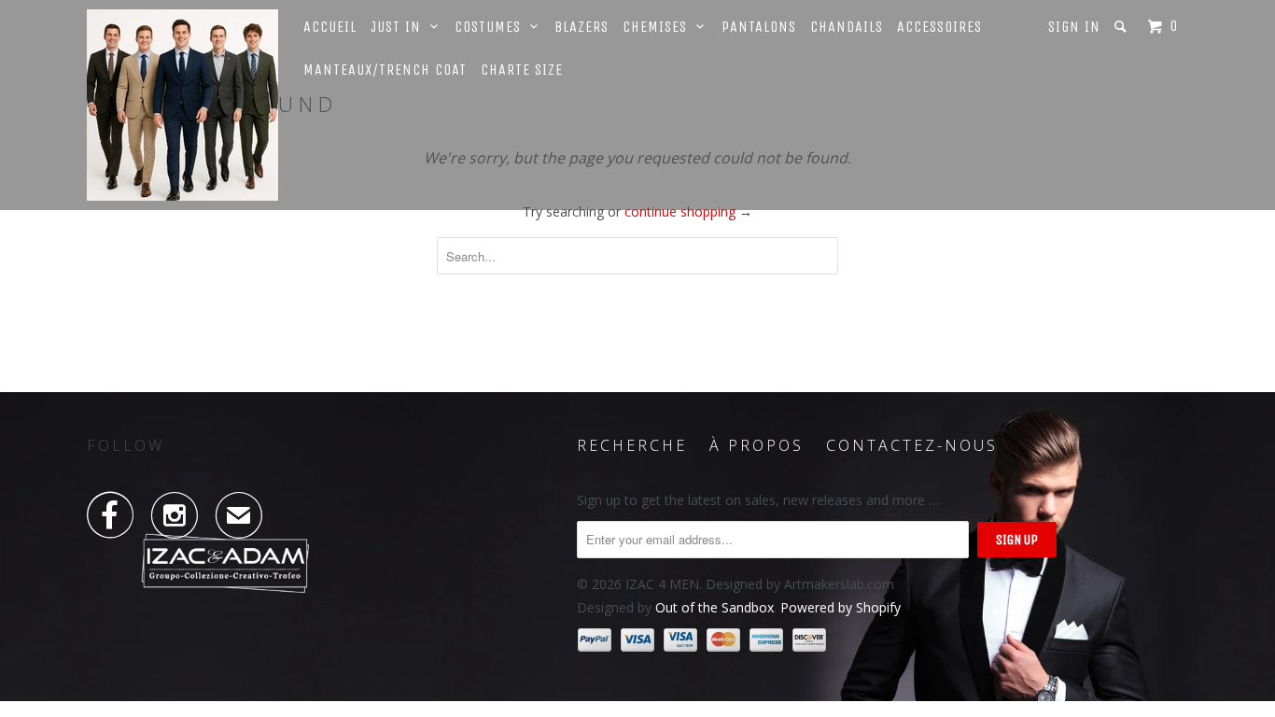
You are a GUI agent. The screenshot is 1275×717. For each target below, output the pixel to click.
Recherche (632, 445)
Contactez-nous (912, 445)
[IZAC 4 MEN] (182, 105)
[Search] (1122, 26)
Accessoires (939, 26)
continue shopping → (688, 211)
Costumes (492, 26)
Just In (400, 26)
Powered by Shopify (840, 607)
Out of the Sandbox (714, 607)
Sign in (1074, 26)
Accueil (330, 26)
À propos (756, 445)
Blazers (581, 26)
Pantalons (759, 26)
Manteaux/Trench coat (385, 69)
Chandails (846, 26)
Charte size (522, 69)
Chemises (659, 26)
